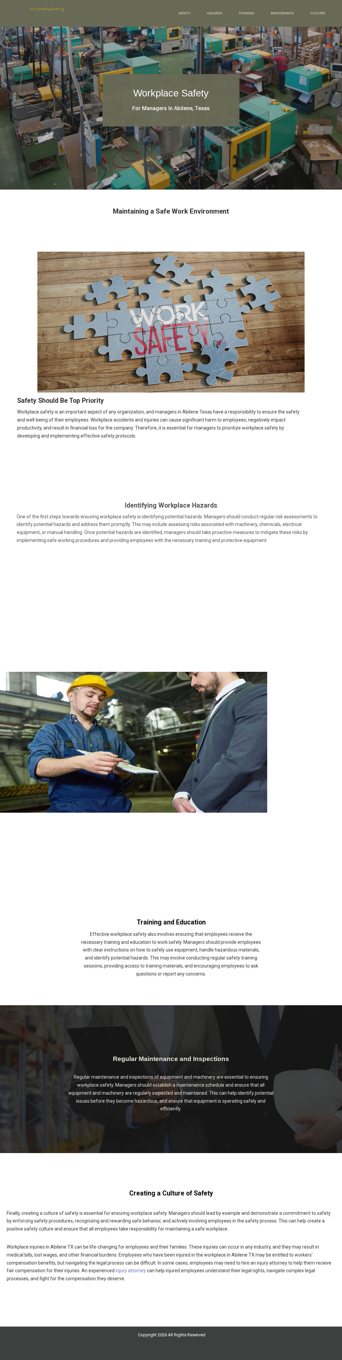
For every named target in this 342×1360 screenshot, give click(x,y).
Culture (318, 13)
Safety (184, 13)
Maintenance (282, 13)
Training (246, 13)
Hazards (214, 13)
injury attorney (131, 1270)
